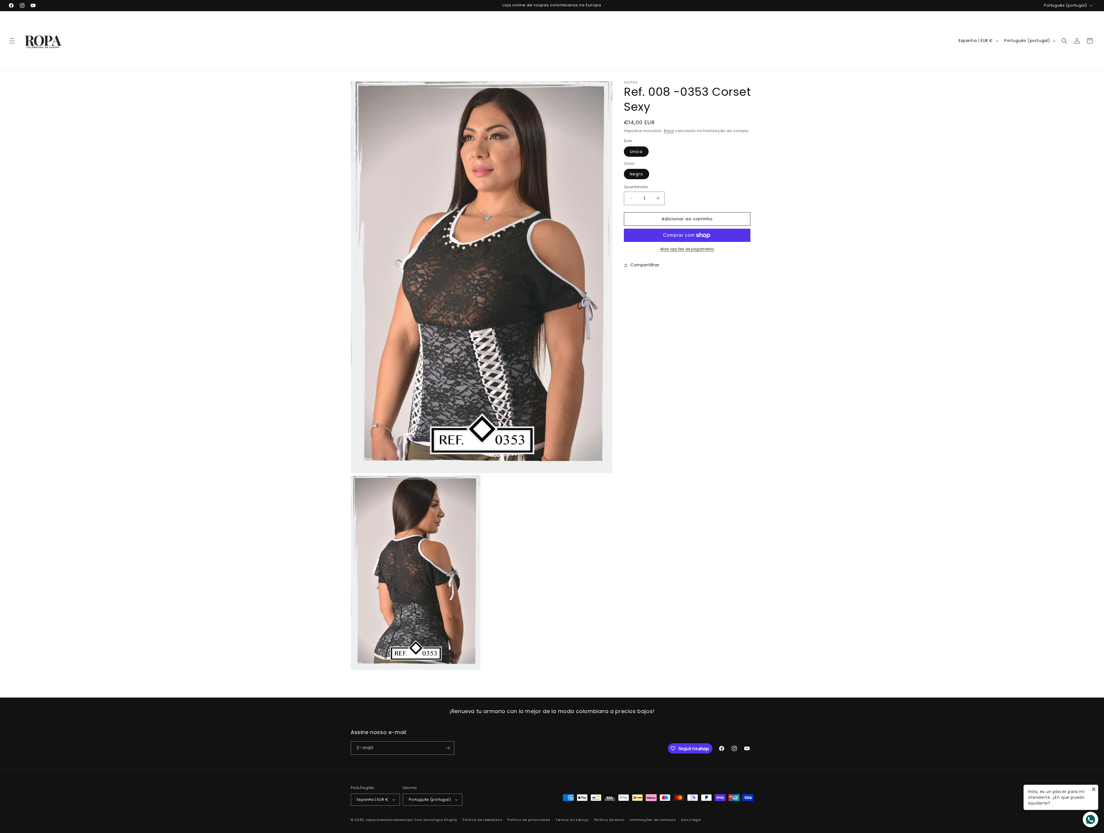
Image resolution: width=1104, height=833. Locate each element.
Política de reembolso (482, 819)
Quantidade (636, 187)
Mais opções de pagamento (687, 249)
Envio (669, 130)
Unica (636, 151)
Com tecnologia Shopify (435, 819)
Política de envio (609, 819)
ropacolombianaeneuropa (389, 819)
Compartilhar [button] (644, 265)
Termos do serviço (572, 819)
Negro (636, 174)
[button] (12, 41)
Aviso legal (691, 819)
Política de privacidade (528, 819)
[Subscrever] (447, 748)
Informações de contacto (653, 819)
